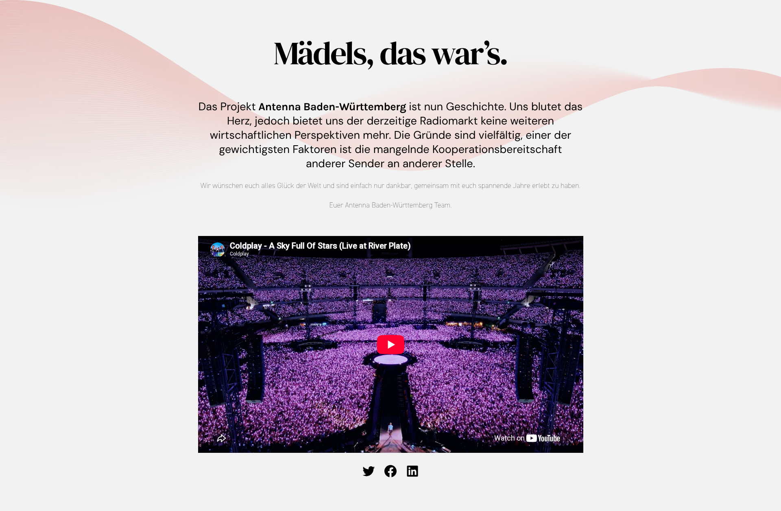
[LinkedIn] (412, 471)
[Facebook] (390, 471)
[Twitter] (368, 471)
